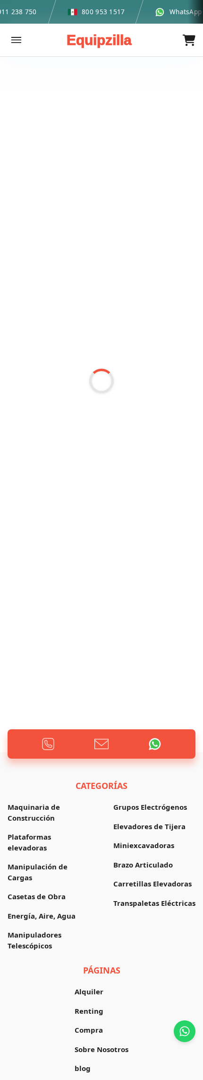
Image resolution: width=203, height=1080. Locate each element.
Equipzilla (99, 40)
